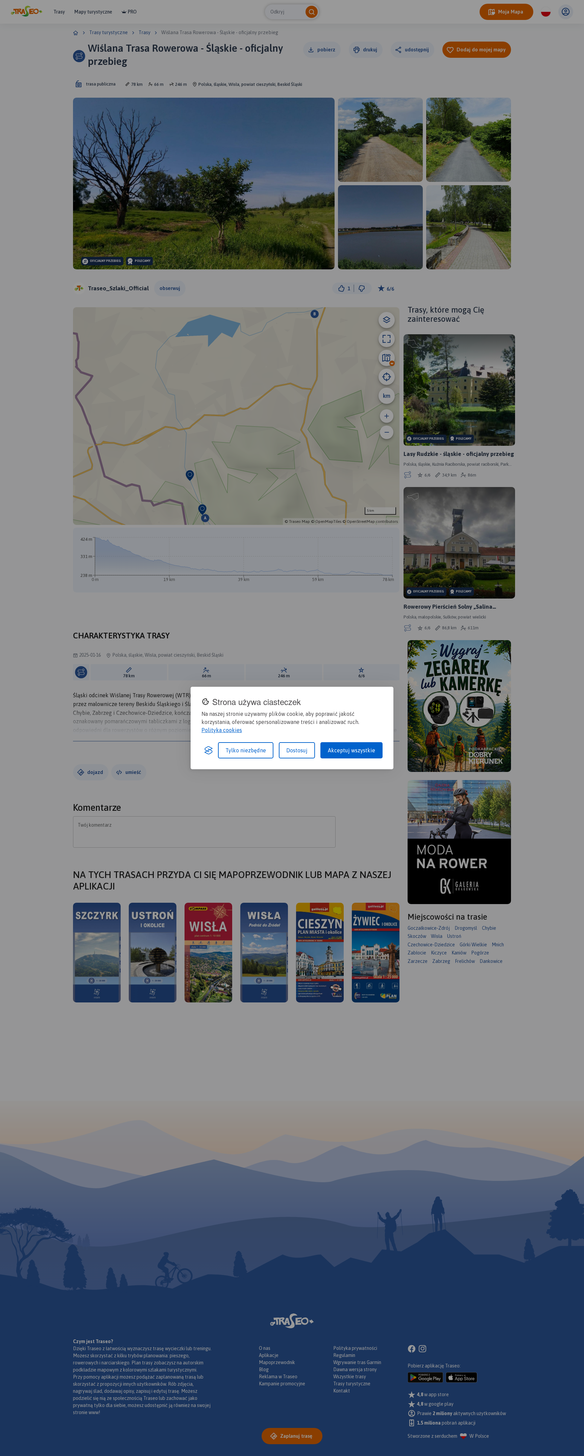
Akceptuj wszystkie (351, 750)
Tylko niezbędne (245, 750)
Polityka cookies (221, 730)
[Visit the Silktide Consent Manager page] (208, 750)
